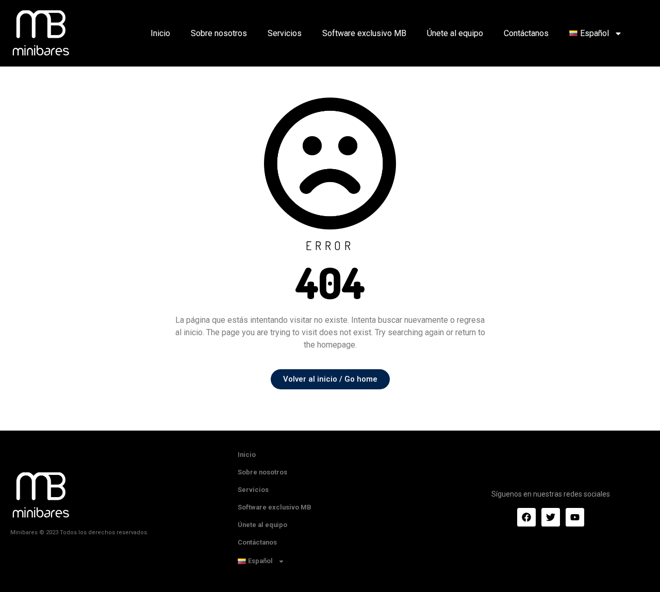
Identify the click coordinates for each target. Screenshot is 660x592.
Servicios (285, 33)
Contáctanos (526, 33)
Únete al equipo (455, 33)
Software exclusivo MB (364, 33)
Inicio (160, 33)
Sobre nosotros (219, 33)
